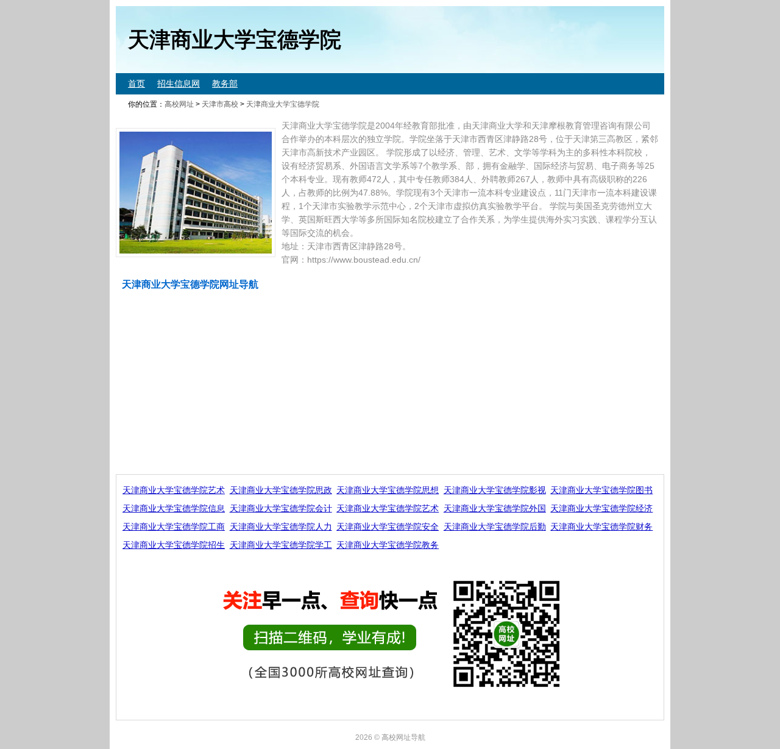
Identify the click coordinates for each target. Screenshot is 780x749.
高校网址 (179, 104)
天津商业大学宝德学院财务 (601, 526)
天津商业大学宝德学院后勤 (495, 526)
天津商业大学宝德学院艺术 (173, 490)
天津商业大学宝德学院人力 (281, 526)
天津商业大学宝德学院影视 (495, 490)
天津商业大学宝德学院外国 (495, 508)
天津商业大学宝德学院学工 (281, 545)
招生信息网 (178, 83)
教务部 (225, 83)
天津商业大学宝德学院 (282, 104)
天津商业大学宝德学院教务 (387, 545)
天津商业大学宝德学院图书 (601, 490)
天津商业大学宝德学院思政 (281, 490)
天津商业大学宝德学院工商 (173, 526)
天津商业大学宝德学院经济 (601, 508)
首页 (136, 83)
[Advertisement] (390, 382)
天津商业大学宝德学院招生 (173, 545)
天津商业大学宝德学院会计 (281, 508)
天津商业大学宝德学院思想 (387, 490)
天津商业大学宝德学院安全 (387, 526)
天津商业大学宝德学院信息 (173, 508)
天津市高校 (220, 104)
